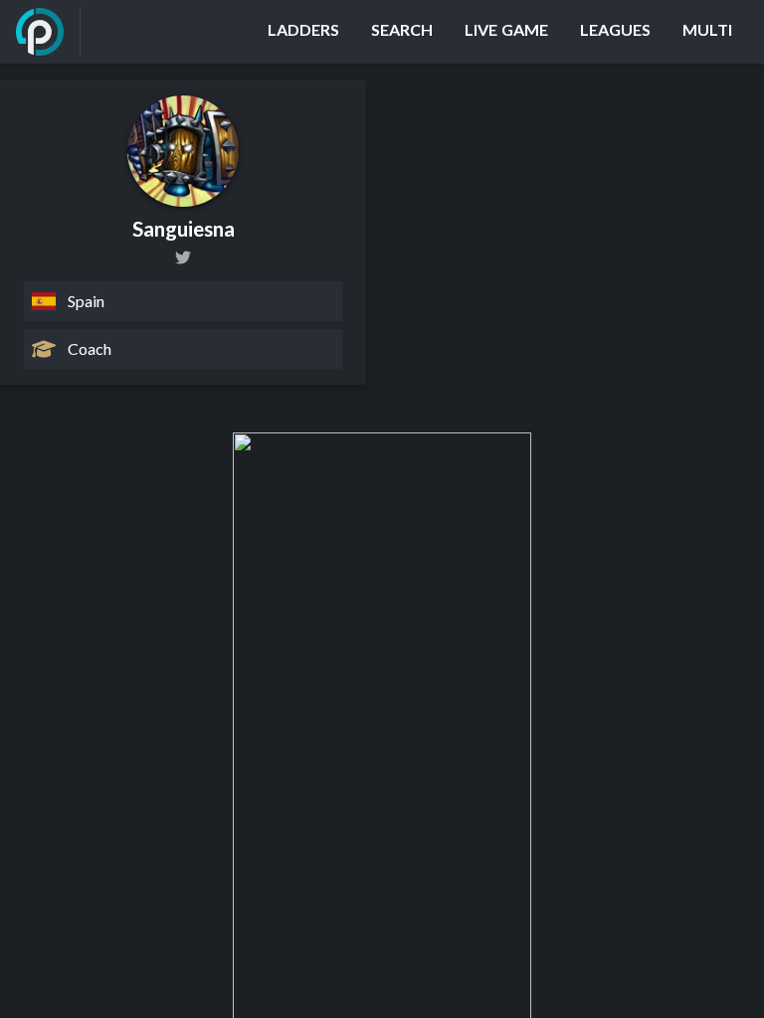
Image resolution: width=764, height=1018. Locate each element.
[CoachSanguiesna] (183, 257)
